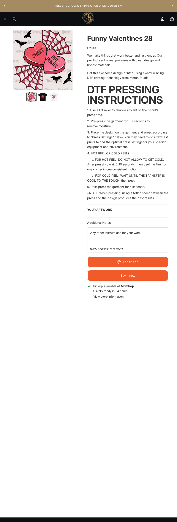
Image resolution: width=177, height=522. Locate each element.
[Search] (14, 19)
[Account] (162, 19)
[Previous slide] (4, 6)
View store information (108, 296)
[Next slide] (172, 6)
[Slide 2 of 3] (42, 97)
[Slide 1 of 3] (31, 97)
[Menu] (5, 19)
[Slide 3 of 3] (54, 97)
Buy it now (127, 275)
